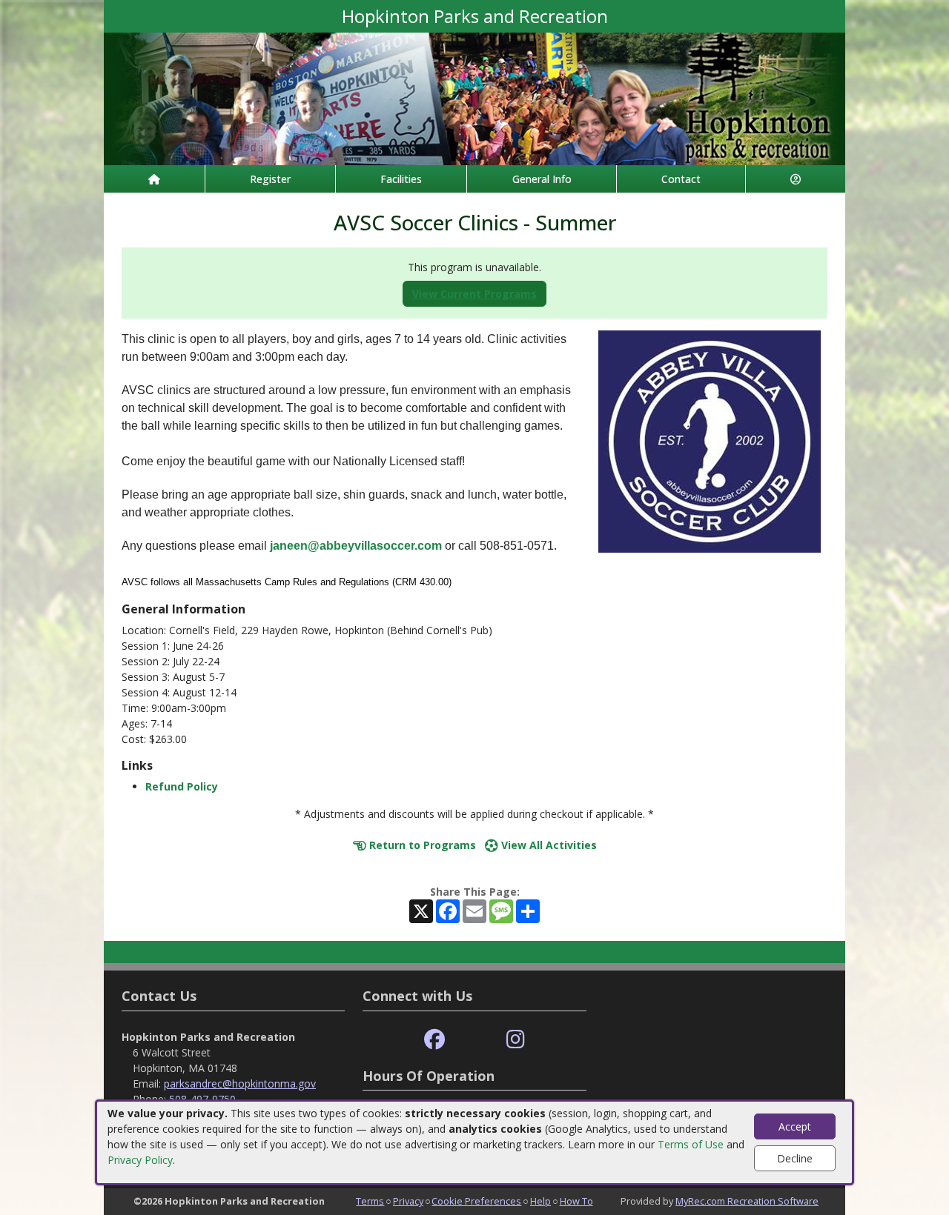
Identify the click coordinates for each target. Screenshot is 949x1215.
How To (576, 1201)
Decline (795, 1158)
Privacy (408, 1201)
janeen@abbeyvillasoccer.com (356, 545)
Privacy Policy (140, 1160)
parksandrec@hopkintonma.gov (240, 1083)
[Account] (795, 179)
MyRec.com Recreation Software (747, 1201)
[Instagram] (515, 1040)
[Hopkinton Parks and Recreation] (474, 97)
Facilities (401, 179)
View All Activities (547, 845)
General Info (542, 179)
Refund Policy (181, 786)
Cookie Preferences (476, 1201)
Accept (794, 1126)
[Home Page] (154, 179)
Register (270, 179)
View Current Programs (474, 294)
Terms (370, 1201)
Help (540, 1201)
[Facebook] (434, 1040)
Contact (681, 179)
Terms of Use (691, 1144)
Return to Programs (421, 845)
